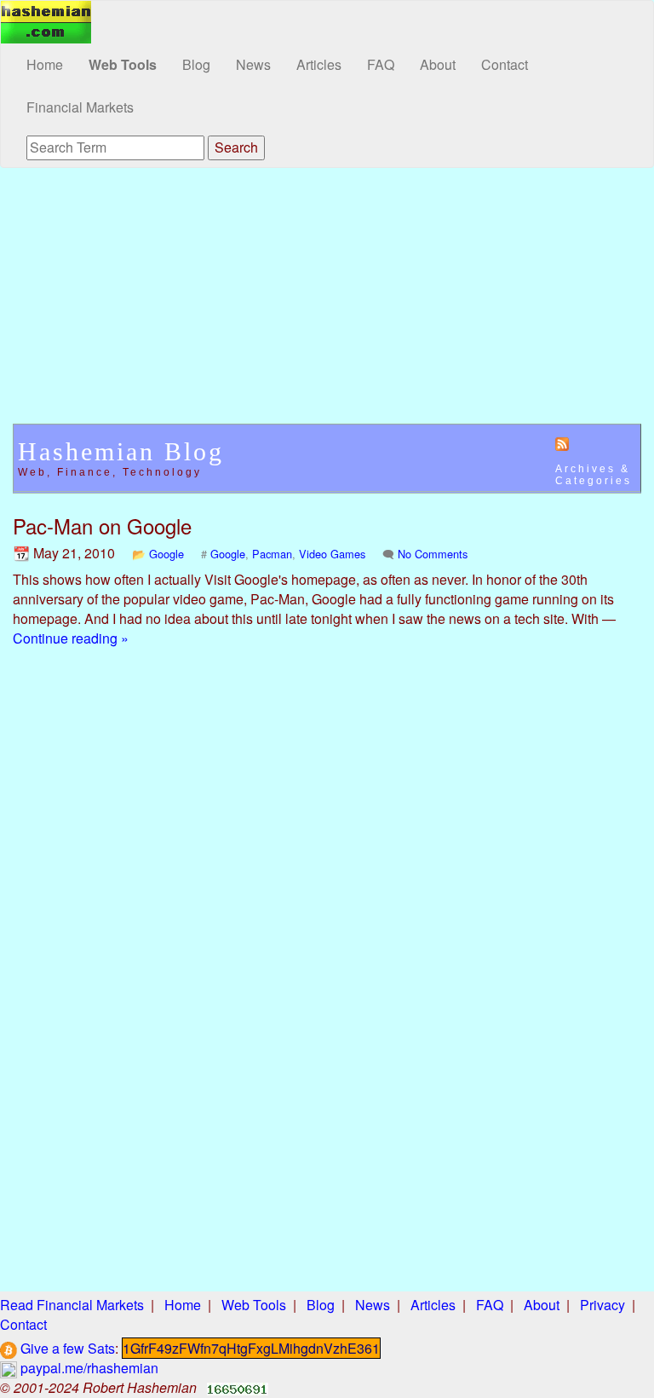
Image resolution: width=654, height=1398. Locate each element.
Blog (196, 64)
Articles (318, 64)
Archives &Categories (593, 475)
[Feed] (562, 443)
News (253, 64)
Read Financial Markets (72, 1304)
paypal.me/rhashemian (87, 1368)
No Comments (433, 554)
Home (44, 64)
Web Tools (123, 64)
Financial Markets (80, 107)
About (438, 64)
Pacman (272, 554)
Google (166, 554)
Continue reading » (71, 638)
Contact (504, 64)
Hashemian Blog (121, 451)
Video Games (332, 554)
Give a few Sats (66, 1348)
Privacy (602, 1304)
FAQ (380, 64)
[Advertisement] (327, 304)
